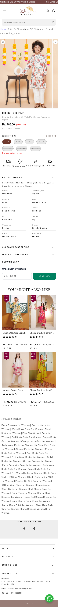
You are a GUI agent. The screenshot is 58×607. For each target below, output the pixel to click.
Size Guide (51, 136)
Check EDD (44, 276)
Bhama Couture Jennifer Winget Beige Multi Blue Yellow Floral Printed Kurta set (15, 333)
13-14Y (21, 148)
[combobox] (29, 22)
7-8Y (29, 142)
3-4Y (6, 142)
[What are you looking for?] (53, 22)
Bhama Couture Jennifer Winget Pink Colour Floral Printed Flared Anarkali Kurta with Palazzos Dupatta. (42, 333)
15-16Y (35, 148)
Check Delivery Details (14, 269)
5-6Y (18, 142)
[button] (4, 8)
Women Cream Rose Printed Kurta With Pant (14, 390)
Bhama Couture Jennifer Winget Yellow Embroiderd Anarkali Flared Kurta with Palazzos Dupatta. (42, 390)
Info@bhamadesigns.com (21, 588)
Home (3, 29)
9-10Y (41, 142)
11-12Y (7, 148)
